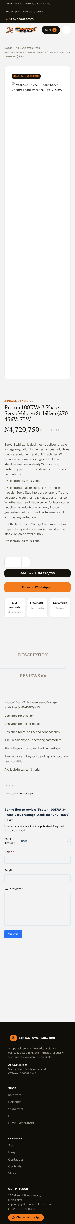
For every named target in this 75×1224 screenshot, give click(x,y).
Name (9, 852)
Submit (13, 934)
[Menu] (66, 30)
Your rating (9, 841)
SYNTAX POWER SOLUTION (37, 1037)
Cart (50, 29)
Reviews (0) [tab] (33, 676)
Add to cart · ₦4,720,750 (37, 573)
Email (9, 870)
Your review (13, 889)
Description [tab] (33, 655)
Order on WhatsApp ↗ (37, 587)
